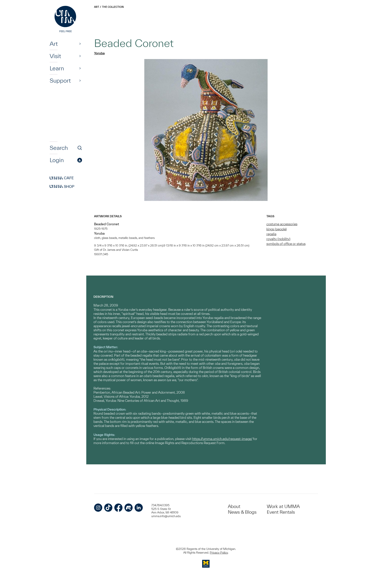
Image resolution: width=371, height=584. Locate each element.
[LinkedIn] (139, 508)
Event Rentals (281, 512)
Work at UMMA (283, 506)
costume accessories (281, 224)
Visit (55, 56)
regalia (271, 234)
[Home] (66, 19)
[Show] (80, 44)
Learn (57, 68)
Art (54, 43)
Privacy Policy (219, 552)
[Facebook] (118, 508)
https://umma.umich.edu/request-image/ (222, 439)
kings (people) (276, 229)
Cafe (62, 178)
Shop (62, 186)
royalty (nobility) (278, 239)
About (234, 506)
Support (60, 80)
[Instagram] (98, 508)
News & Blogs (242, 512)
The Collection (113, 6)
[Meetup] (128, 508)
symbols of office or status (286, 244)
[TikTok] (108, 508)
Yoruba (99, 53)
